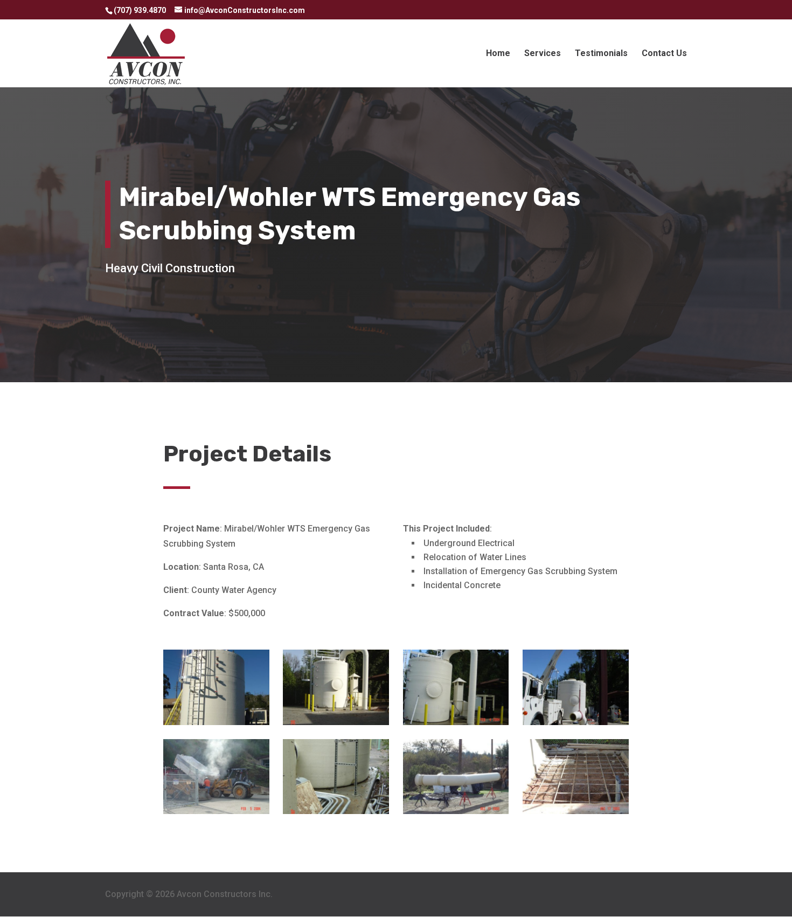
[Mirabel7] (456, 722)
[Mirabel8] (216, 722)
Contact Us (664, 54)
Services (542, 54)
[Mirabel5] (216, 811)
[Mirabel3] (456, 811)
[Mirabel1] (336, 722)
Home (498, 54)
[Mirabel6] (576, 722)
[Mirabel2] (576, 811)
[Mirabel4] (336, 811)
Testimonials (601, 54)
